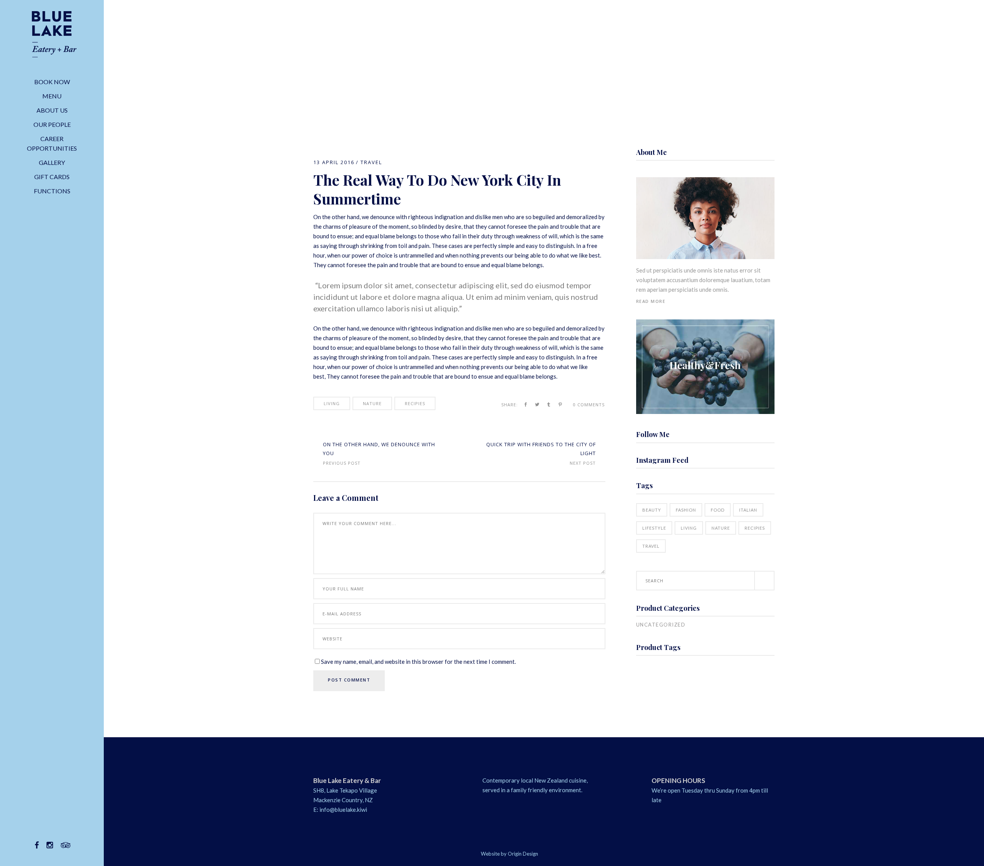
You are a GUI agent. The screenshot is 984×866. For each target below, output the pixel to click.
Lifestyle (654, 527)
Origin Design (523, 854)
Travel (371, 162)
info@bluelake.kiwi (343, 809)
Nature (372, 403)
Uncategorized (661, 625)
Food (718, 509)
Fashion (686, 509)
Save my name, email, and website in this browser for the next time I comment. (418, 661)
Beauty (651, 509)
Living (332, 403)
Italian (748, 509)
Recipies (415, 403)
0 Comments (589, 404)
